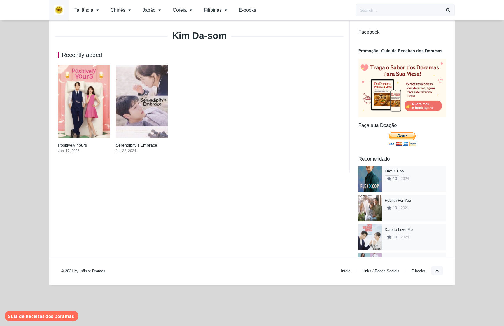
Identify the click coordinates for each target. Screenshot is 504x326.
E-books (247, 10)
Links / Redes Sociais (380, 271)
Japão (149, 10)
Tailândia (83, 10)
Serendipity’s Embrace (136, 145)
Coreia (180, 10)
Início (345, 271)
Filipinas (213, 10)
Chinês (118, 10)
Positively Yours (72, 145)
